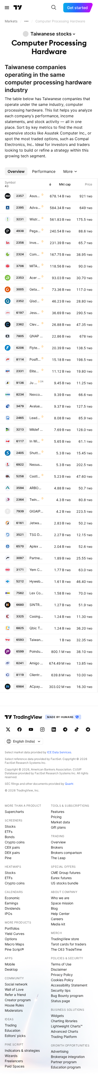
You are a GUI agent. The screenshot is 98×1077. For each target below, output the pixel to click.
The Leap (58, 858)
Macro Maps (14, 944)
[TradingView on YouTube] (31, 729)
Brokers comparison (66, 853)
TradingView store (65, 939)
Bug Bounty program (67, 996)
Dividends (12, 908)
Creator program (18, 1000)
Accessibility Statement (69, 985)
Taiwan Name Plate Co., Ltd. (36, 640)
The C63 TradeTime (66, 949)
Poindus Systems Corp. (36, 651)
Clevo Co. (35, 324)
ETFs (8, 832)
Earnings (11, 903)
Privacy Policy (62, 975)
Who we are (60, 898)
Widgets (57, 1016)
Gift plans (58, 827)
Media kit (58, 924)
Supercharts (14, 812)
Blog (54, 908)
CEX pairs (12, 847)
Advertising (60, 1051)
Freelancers (14, 1061)
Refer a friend (15, 995)
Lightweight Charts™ (67, 1026)
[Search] (54, 7)
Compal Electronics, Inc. (35, 254)
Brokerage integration (68, 1057)
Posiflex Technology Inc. (35, 359)
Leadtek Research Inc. (35, 418)
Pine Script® (14, 949)
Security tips (60, 990)
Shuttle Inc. (35, 453)
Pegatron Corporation (35, 231)
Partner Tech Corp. (36, 558)
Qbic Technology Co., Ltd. (36, 628)
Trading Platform (64, 1037)
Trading (11, 1025)
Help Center (60, 914)
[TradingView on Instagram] (42, 729)
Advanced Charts (64, 1031)
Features (57, 812)
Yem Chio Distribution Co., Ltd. (36, 570)
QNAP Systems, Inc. (36, 336)
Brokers (57, 847)
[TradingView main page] (18, 7)
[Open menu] (7, 7)
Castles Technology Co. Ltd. (35, 476)
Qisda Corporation (35, 301)
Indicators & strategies (22, 1050)
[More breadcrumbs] (26, 21)
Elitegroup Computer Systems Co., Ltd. (35, 371)
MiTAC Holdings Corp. (35, 266)
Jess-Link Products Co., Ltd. (35, 313)
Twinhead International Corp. (35, 499)
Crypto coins (14, 842)
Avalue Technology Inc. (36, 406)
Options (11, 939)
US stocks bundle (64, 883)
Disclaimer (59, 969)
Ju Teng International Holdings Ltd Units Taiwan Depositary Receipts (33, 383)
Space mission (62, 903)
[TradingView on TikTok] (76, 729)
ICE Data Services (59, 752)
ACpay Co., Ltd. (36, 686)
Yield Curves (14, 934)
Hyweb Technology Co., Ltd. (36, 581)
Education (12, 1030)
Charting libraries (64, 1021)
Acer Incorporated (35, 278)
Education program (66, 1067)
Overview (58, 842)
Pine (8, 858)
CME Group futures (65, 873)
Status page (60, 1001)
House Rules (14, 1005)
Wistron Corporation (35, 219)
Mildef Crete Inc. (36, 429)
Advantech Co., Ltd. (35, 207)
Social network (16, 984)
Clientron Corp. (36, 675)
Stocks (10, 826)
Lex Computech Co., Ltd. (36, 593)
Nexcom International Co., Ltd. (36, 394)
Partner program (64, 1062)
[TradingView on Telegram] (65, 729)
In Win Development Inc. (35, 441)
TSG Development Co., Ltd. (36, 535)
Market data (60, 822)
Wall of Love (14, 989)
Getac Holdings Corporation (35, 289)
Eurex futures (61, 878)
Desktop (11, 969)
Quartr (69, 783)
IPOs (8, 914)
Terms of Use (61, 964)
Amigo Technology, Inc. (36, 663)
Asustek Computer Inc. (35, 196)
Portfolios (12, 928)
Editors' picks (15, 1036)
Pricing (56, 817)
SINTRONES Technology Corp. (36, 605)
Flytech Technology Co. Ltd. (35, 348)
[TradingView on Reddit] (88, 729)
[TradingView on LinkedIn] (53, 729)
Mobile (10, 964)
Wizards (11, 1056)
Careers (57, 919)
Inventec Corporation (35, 243)
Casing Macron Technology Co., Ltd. (36, 616)
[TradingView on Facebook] (19, 729)
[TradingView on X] (8, 729)
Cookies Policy (62, 980)
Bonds (10, 837)
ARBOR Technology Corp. (36, 488)
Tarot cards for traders (68, 944)
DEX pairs (12, 853)
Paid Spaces (14, 1066)
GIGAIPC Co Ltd (36, 511)
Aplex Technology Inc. (36, 546)
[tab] (16, 171)
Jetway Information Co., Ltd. (36, 523)
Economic (12, 898)
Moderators (14, 1010)
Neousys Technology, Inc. (36, 464)
